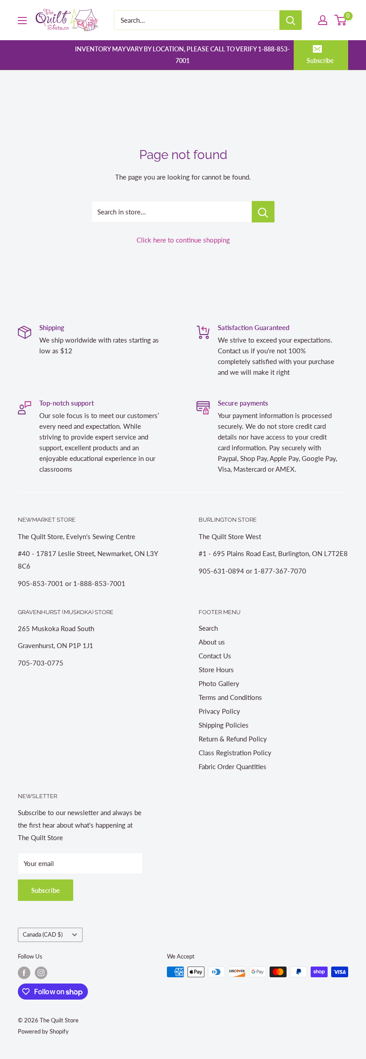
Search (208, 628)
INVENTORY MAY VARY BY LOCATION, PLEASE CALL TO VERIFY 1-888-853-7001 (182, 54)
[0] (340, 20)
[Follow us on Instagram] (41, 973)
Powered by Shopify (43, 1031)
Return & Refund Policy (233, 739)
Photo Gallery (219, 683)
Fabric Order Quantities (232, 766)
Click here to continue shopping (183, 240)
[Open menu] (22, 20)
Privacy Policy (219, 711)
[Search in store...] (263, 211)
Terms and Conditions (230, 697)
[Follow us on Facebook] (24, 973)
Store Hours (216, 670)
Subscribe (320, 60)
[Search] (290, 20)
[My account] (322, 20)
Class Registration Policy (235, 753)
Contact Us (215, 656)
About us (212, 642)
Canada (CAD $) (42, 934)
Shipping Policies (224, 725)
